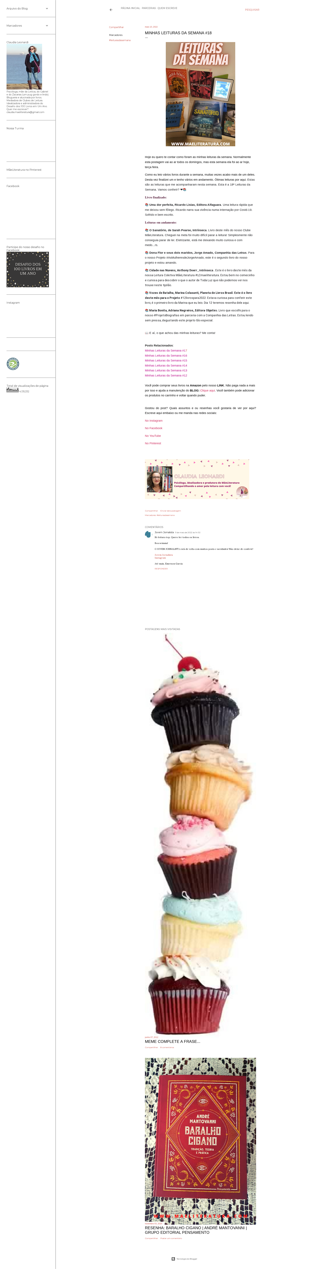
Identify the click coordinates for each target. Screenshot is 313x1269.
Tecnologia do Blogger (187, 1259)
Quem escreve (167, 8)
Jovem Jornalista (164, 532)
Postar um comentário (171, 1238)
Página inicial (130, 8)
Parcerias (149, 8)
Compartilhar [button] (116, 27)
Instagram (160, 557)
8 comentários (167, 1047)
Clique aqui (207, 390)
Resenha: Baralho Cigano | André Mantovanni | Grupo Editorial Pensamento (196, 1230)
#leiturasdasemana (120, 40)
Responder (161, 568)
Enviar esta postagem (170, 511)
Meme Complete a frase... (172, 1041)
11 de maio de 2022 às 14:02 (187, 532)
